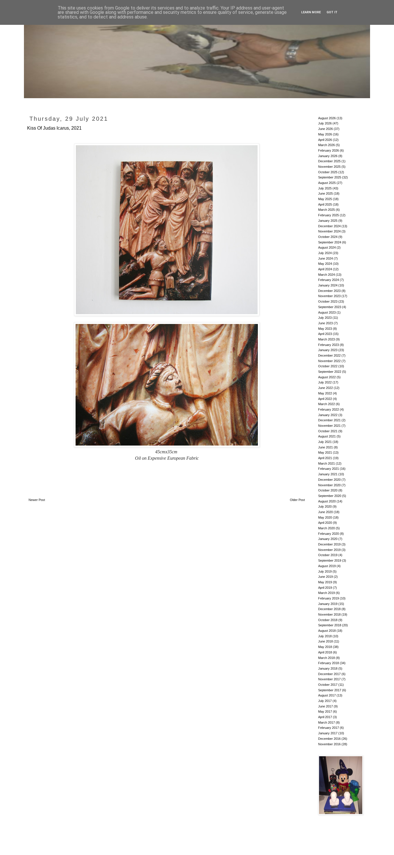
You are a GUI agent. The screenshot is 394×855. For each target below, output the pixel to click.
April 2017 (325, 717)
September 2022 (329, 371)
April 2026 (325, 139)
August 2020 (327, 501)
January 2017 (327, 733)
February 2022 (328, 409)
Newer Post (37, 500)
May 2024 (325, 263)
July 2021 (325, 442)
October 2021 (327, 431)
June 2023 (325, 323)
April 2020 (325, 522)
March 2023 (326, 339)
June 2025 (325, 193)
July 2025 (325, 188)
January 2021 (327, 474)
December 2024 (329, 226)
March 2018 (326, 658)
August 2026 (327, 118)
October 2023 (327, 301)
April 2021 (325, 458)
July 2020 (325, 506)
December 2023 (329, 291)
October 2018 (327, 620)
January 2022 (327, 415)
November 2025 (329, 166)
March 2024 (326, 274)
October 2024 (327, 237)
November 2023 (329, 296)
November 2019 (329, 550)
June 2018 (325, 641)
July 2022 (325, 382)
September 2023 (329, 307)
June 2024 (325, 258)
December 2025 (329, 161)
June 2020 (325, 512)
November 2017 (329, 679)
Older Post (297, 500)
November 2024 (329, 231)
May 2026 (325, 134)
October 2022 (327, 366)
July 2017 (325, 701)
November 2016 (329, 744)
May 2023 (325, 328)
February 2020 (328, 533)
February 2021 (328, 468)
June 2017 (325, 706)
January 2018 (327, 668)
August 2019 (327, 566)
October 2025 (327, 172)
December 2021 (329, 420)
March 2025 (326, 209)
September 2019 (329, 560)
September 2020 (329, 496)
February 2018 (328, 663)
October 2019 (327, 555)
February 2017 (328, 727)
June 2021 (325, 447)
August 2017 (327, 695)
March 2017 (326, 722)
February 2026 (328, 150)
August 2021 (327, 436)
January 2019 (327, 604)
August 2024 (327, 247)
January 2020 (327, 539)
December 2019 (329, 544)
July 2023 (325, 317)
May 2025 (325, 199)
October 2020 (327, 490)
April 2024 (325, 269)
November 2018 (329, 614)
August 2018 (327, 630)
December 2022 (329, 355)
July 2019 (325, 571)
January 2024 (327, 285)
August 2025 (327, 183)
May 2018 (325, 647)
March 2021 (326, 463)
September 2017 (329, 690)
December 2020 (329, 479)
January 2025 (327, 220)
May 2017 (325, 711)
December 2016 (329, 738)
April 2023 (325, 334)
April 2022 (325, 399)
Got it (332, 12)
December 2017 (329, 674)
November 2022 (329, 361)
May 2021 (325, 452)
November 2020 (329, 485)
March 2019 (326, 593)
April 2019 (325, 587)
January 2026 (327, 156)
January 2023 (327, 350)
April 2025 (325, 204)
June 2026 (325, 129)
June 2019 (325, 576)
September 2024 (329, 242)
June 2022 (325, 388)
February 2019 (328, 598)
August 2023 (327, 312)
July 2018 (325, 636)
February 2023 (328, 345)
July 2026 (325, 123)
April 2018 (325, 652)
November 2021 (329, 425)
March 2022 (326, 404)
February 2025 (328, 215)
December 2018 (329, 609)
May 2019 (325, 582)
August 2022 (327, 377)
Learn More (311, 12)
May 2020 (325, 517)
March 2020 (326, 528)
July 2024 (325, 253)
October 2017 (327, 684)
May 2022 (325, 393)
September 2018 (329, 625)
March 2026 (326, 145)
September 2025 (329, 177)
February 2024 (328, 280)
